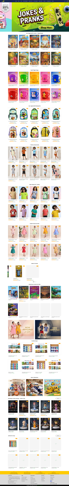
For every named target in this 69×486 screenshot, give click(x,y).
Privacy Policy (32, 482)
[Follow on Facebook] (50, 483)
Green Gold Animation (40, 485)
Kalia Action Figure (21, 413)
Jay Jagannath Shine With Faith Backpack (13, 121)
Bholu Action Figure (54, 431)
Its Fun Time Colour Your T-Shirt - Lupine (24, 218)
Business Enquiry (24, 478)
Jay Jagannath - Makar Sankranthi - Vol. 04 (46, 48)
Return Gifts (40, 1)
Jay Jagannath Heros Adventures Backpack (36, 121)
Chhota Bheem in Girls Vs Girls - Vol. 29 (57, 316)
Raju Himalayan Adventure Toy (45, 413)
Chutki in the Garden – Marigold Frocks (46, 239)
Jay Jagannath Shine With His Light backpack (47, 139)
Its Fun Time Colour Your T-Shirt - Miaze (57, 218)
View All (58, 398)
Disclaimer (51, 479)
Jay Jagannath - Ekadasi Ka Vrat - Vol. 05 (57, 48)
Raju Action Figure (21, 431)
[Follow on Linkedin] (54, 483)
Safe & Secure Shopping (34, 483)
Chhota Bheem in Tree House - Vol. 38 (24, 316)
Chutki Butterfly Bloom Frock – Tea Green (35, 239)
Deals (53, 1)
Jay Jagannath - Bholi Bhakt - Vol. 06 (13, 65)
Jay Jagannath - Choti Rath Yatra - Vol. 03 (35, 48)
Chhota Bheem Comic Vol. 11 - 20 (39, 355)
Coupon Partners (33, 479)
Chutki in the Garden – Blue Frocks (56, 239)
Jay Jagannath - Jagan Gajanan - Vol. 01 (13, 48)
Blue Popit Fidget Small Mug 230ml (34, 101)
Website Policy (52, 477)
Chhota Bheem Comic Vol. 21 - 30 (26, 372)
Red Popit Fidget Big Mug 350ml (12, 101)
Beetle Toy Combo (10, 372)
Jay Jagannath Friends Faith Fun (34, 139)
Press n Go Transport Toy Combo (53, 355)
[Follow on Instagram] (53, 483)
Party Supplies (36, 1)
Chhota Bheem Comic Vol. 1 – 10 (12, 355)
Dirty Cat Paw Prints (27, 278)
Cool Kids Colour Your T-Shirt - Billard (35, 218)
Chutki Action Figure (54, 413)
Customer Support (24, 477)
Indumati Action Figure (33, 413)
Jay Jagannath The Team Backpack (45, 121)
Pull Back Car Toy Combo (38, 372)
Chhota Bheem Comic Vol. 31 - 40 (53, 372)
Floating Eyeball (54, 278)
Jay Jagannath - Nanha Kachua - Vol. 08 (35, 65)
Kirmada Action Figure (11, 413)
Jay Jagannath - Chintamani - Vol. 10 (56, 65)
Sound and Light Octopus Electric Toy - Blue (14, 467)
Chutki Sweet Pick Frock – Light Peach (13, 239)
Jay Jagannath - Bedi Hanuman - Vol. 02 (24, 48)
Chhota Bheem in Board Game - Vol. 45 (35, 316)
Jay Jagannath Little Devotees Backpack (57, 139)
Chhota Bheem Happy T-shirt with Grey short (25, 179)
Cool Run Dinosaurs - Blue (44, 467)
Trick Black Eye (13, 278)
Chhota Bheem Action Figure (33, 431)
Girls (18, 1)
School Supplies (25, 1)
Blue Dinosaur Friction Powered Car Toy (35, 467)
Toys (21, 1)
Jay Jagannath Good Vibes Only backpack (57, 121)
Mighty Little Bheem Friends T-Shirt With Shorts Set (47, 179)
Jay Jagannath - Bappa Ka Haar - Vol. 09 (46, 65)
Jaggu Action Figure (11, 431)
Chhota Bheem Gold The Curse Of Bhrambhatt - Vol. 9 (26, 299)
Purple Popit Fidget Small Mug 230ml (56, 101)
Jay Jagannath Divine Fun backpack (24, 121)
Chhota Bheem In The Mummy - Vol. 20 (46, 299)
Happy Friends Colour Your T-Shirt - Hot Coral (47, 218)
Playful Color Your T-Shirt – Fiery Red (13, 218)
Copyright (51, 478)
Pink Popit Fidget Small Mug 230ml (23, 101)
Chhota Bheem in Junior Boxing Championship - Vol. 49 (48, 316)
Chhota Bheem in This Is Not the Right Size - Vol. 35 (15, 316)
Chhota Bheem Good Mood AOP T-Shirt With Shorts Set (15, 179)
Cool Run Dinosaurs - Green (55, 467)
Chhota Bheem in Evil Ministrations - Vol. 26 (14, 299)
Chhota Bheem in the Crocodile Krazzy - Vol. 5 (58, 299)
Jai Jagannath (49, 1)
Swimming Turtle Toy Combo (25, 355)
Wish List (42, 479)
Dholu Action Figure (43, 431)
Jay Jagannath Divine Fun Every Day (24, 139)
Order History (43, 478)
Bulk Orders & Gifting (24, 479)
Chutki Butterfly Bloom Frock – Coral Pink (24, 239)
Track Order (43, 480)
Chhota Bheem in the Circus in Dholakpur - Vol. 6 (36, 299)
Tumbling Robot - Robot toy (23, 467)
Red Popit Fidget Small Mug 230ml (45, 101)
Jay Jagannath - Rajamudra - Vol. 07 (24, 65)
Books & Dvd (30, 1)
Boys (16, 1)
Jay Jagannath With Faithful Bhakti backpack (14, 139)
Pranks (44, 1)
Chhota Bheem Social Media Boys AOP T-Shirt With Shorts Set (38, 179)
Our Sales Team (33, 478)
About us (32, 477)
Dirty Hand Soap (40, 278)
